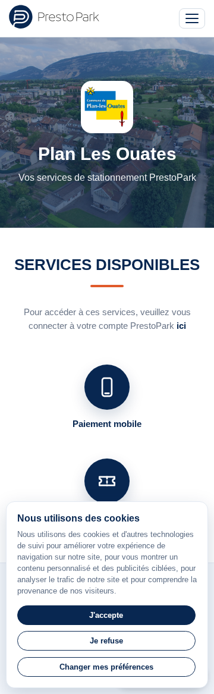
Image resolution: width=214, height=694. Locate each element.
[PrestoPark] (54, 16)
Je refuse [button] (106, 640)
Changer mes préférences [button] (106, 666)
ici (181, 326)
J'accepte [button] (106, 615)
